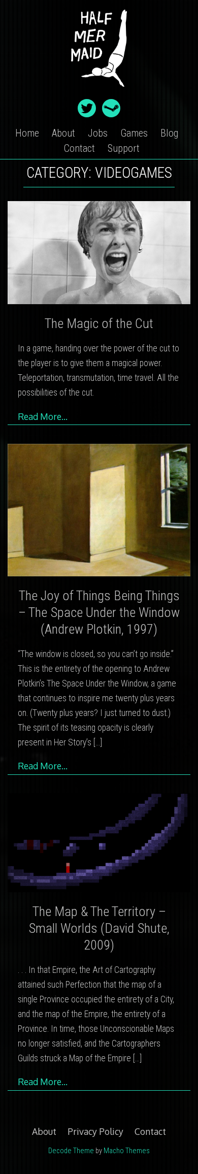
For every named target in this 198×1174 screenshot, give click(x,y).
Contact (79, 148)
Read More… (43, 416)
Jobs (98, 133)
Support (124, 148)
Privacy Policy (95, 1131)
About (63, 133)
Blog (169, 133)
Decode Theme (71, 1151)
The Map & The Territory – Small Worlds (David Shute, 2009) (99, 928)
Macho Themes (127, 1151)
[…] (97, 742)
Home (27, 133)
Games (134, 133)
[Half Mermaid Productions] (99, 88)
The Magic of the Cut (99, 323)
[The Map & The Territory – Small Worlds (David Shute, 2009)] (99, 844)
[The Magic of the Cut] (99, 254)
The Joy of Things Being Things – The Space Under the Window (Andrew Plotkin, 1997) (99, 612)
